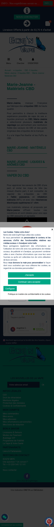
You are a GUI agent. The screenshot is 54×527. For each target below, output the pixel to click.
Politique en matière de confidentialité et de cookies (29, 294)
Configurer (10, 288)
